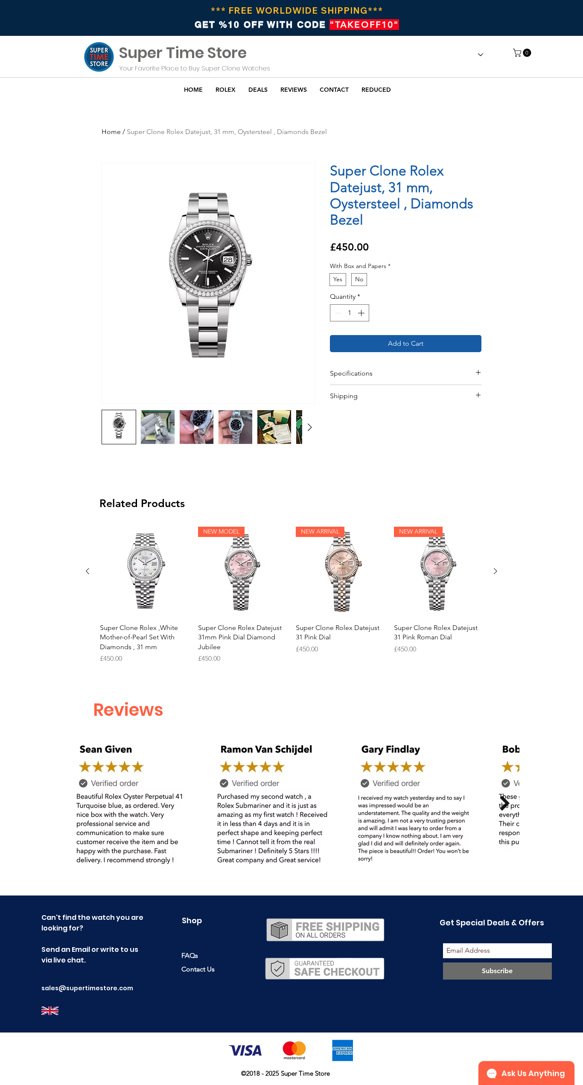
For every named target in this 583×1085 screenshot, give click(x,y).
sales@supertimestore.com (87, 988)
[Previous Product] (87, 571)
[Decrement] (337, 313)
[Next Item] (505, 803)
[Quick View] (144, 571)
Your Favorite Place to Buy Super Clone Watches (194, 68)
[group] (291, 595)
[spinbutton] (349, 313)
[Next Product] (495, 571)
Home (111, 132)
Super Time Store (183, 52)
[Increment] (362, 313)
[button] (523, 53)
